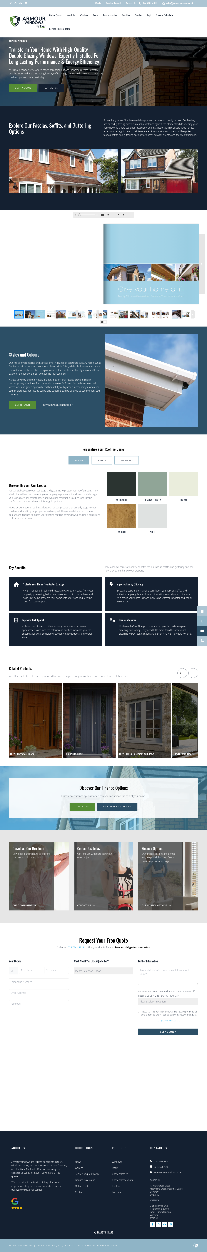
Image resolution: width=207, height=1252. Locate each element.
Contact (79, 1192)
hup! (149, 15)
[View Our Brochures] (202, 631)
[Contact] (202, 641)
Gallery (79, 1168)
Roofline (126, 15)
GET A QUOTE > (168, 1031)
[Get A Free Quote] (202, 621)
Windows (84, 15)
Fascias (79, 460)
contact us (17, 1172)
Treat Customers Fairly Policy (49, 1245)
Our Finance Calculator (117, 806)
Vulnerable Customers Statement (101, 1245)
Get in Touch (22, 404)
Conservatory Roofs (122, 1180)
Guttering (126, 460)
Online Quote (55, 15)
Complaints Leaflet (74, 1245)
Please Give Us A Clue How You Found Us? (158, 995)
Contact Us (51, 87)
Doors (95, 15)
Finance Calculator (165, 15)
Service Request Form (59, 29)
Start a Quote (23, 87)
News (78, 1161)
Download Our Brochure (58, 405)
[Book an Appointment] (202, 611)
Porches (138, 15)
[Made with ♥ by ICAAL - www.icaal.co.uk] (195, 1245)
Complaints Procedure (168, 1020)
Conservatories (110, 15)
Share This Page (104, 1232)
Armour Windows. (25, 1245)
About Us (71, 15)
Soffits (102, 460)
